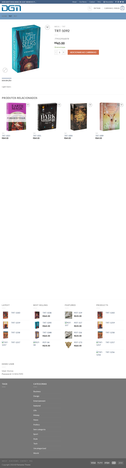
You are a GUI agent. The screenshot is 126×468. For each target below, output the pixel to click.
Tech (35, 443)
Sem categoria (39, 429)
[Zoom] (5, 70)
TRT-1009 (99, 136)
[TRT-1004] (78, 116)
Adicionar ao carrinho (83, 52)
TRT (10, 16)
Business (37, 391)
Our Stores (83, 2)
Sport (35, 434)
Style (35, 439)
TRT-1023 (6, 136)
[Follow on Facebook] (116, 2)
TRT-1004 (68, 136)
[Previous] (2, 200)
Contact (92, 2)
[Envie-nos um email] (123, 2)
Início (57, 27)
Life (35, 410)
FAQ (99, 2)
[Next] (124, 200)
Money (36, 415)
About (74, 2)
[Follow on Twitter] (120, 2)
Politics (36, 424)
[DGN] (14, 8)
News (35, 420)
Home (4, 16)
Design (36, 396)
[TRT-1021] (47, 116)
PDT (15, 16)
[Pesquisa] (90, 8)
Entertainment (39, 401)
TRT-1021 (37, 136)
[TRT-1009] (109, 116)
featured (37, 405)
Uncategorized (39, 448)
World (36, 453)
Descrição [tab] (6, 81)
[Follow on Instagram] (118, 2)
